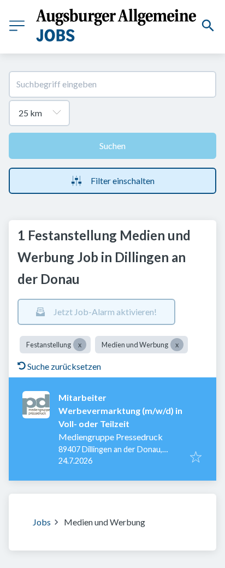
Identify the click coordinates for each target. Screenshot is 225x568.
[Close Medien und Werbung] (176, 344)
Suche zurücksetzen (64, 366)
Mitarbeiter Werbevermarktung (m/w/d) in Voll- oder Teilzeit (120, 410)
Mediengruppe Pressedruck (110, 436)
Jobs (42, 522)
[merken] (196, 457)
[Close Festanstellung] (79, 344)
